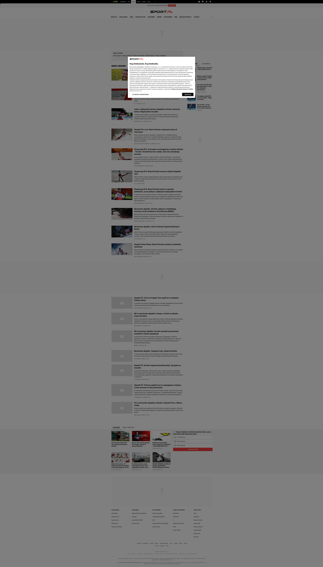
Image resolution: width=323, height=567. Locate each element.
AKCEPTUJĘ (188, 94)
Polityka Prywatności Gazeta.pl (179, 89)
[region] (161, 77)
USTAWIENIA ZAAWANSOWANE (140, 94)
